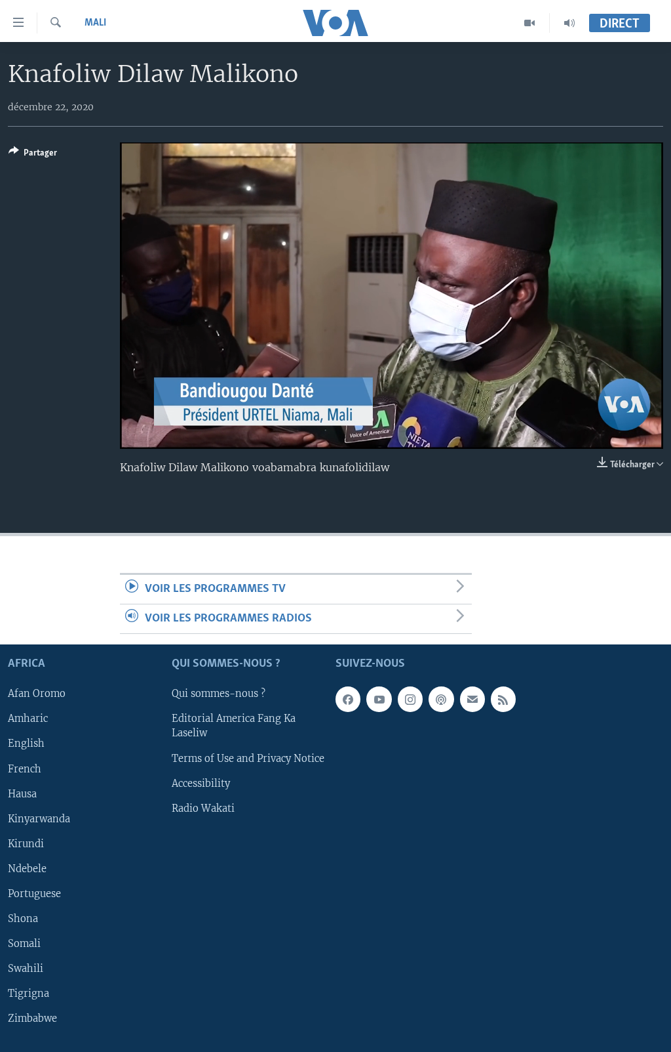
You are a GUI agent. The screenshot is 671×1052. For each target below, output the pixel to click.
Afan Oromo (37, 694)
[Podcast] (441, 699)
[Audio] (569, 23)
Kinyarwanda (39, 819)
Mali (95, 23)
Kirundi (26, 844)
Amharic (28, 719)
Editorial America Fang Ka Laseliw (234, 726)
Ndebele (27, 869)
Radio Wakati (203, 808)
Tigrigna (28, 993)
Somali (24, 944)
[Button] (33, 154)
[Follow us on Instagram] (410, 699)
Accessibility (201, 783)
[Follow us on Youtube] (378, 699)
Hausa (22, 794)
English (26, 744)
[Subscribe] (472, 699)
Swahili (25, 969)
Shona (23, 919)
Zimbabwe (32, 1018)
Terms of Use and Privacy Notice (248, 759)
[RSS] (503, 699)
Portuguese (34, 894)
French (24, 769)
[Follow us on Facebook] (348, 699)
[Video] (530, 23)
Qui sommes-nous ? (218, 694)
